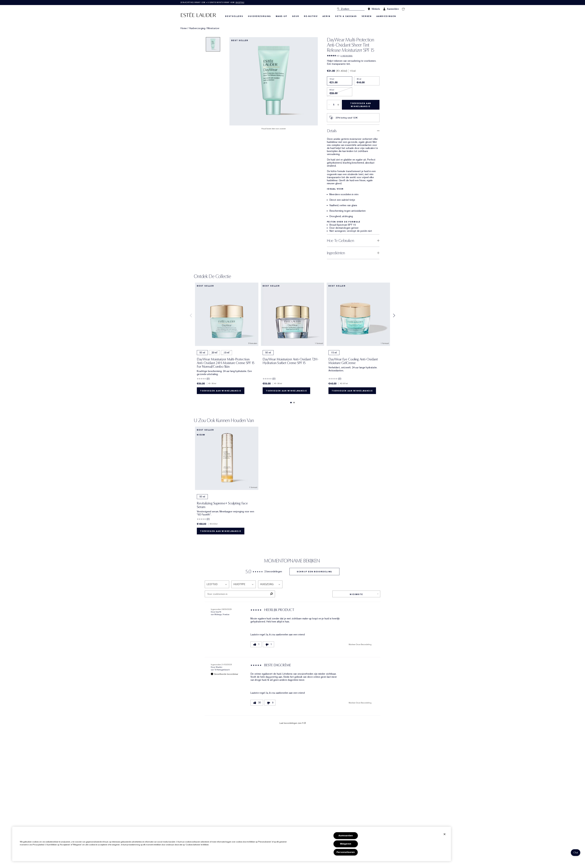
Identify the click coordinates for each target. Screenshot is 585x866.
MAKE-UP (281, 16)
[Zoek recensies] (271, 594)
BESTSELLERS (234, 16)
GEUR (295, 16)
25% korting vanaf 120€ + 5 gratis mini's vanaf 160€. (212, 2)
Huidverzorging (197, 28)
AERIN (326, 16)
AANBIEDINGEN (386, 16)
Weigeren (345, 843)
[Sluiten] (444, 834)
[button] (575, 852)
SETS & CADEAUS (346, 16)
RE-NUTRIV (311, 16)
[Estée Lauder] (198, 14)
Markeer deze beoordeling (360, 644)
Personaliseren (346, 852)
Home (183, 28)
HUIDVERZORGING (259, 16)
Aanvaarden (346, 835)
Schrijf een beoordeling (314, 571)
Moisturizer (213, 28)
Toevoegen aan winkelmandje (360, 105)
